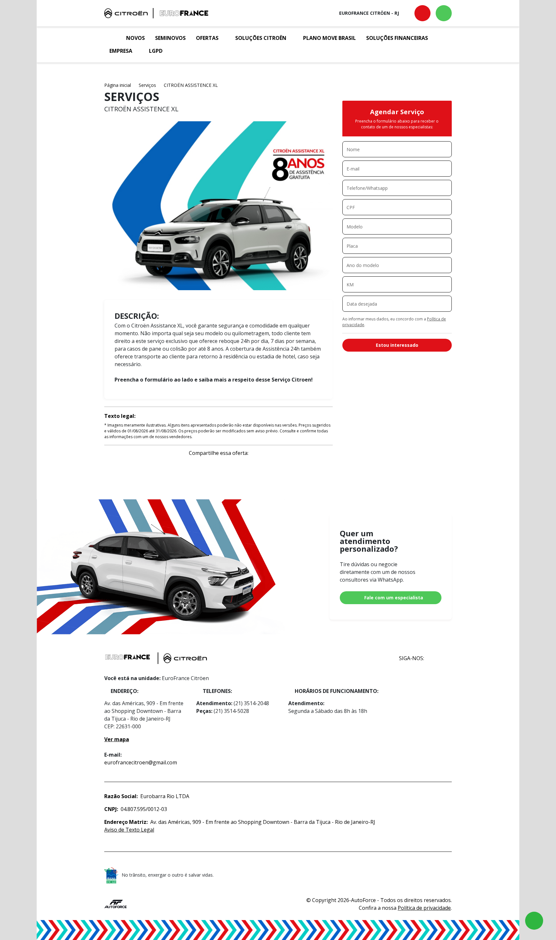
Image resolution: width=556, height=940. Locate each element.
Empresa (120, 50)
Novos (135, 37)
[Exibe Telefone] (422, 13)
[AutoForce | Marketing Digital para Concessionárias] (115, 903)
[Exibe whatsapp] (534, 921)
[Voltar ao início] (112, 38)
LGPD (155, 50)
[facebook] (431, 658)
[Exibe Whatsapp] (444, 13)
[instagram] (445, 658)
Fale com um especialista (393, 597)
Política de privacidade (424, 907)
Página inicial (117, 85)
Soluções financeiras (397, 37)
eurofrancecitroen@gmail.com (140, 762)
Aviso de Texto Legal (129, 829)
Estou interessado (397, 345)
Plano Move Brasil (329, 37)
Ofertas (207, 37)
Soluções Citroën (260, 37)
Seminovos (170, 37)
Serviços (147, 85)
